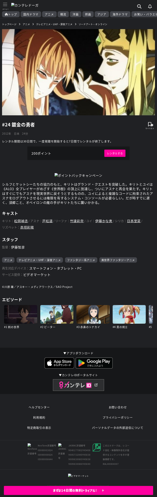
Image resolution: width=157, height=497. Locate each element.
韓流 (63, 14)
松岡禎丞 (21, 221)
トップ (12, 14)
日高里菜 (134, 221)
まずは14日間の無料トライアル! (77, 490)
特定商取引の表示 (39, 428)
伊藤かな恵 (103, 221)
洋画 (76, 14)
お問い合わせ (118, 407)
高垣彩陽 (27, 227)
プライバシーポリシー (118, 417)
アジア (101, 14)
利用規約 (39, 417)
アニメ (49, 14)
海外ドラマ (120, 14)
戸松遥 (47, 221)
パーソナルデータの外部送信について (118, 428)
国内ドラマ (30, 14)
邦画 (88, 14)
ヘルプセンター (39, 407)
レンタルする (115, 153)
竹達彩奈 (77, 221)
